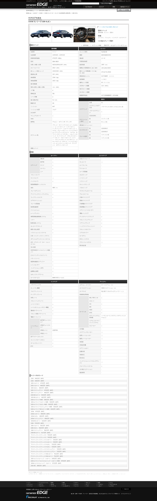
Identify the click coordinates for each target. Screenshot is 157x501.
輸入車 (72, 493)
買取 (114, 7)
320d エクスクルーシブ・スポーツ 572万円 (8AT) (46, 463)
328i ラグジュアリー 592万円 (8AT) (42, 430)
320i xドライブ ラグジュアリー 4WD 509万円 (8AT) (46, 407)
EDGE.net (28, 13)
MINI (63, 482)
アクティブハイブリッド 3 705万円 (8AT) (43, 435)
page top (126, 489)
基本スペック (105, 31)
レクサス (62, 1)
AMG (99, 482)
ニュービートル (97, 473)
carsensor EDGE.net (39, 4)
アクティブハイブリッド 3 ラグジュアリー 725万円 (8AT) (48, 449)
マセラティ (41, 486)
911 (109, 473)
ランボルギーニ (66, 486)
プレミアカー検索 (106, 3)
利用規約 (28, 489)
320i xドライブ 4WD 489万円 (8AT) (42, 399)
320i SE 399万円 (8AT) (38, 465)
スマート (41, 484)
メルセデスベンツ (31, 1)
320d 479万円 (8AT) (37, 411)
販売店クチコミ (125, 7)
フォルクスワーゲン (42, 1)
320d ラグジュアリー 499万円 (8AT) (42, 418)
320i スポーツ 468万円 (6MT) (40, 385)
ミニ (124, 473)
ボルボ (52, 484)
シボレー (100, 486)
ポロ (91, 473)
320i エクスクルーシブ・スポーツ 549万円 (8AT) (46, 458)
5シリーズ (50, 473)
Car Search (88, 7)
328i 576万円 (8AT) (37, 423)
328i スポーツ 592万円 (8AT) (40, 425)
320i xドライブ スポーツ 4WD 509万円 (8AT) (44, 402)
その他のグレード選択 (105, 41)
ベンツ (28, 482)
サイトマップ (106, 1)
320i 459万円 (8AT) (37, 378)
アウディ (55, 1)
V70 (117, 473)
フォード (76, 486)
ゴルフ (88, 473)
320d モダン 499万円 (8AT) (39, 416)
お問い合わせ (113, 1)
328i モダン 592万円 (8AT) (39, 428)
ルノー (87, 484)
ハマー (87, 486)
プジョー (76, 484)
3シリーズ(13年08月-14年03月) (62, 13)
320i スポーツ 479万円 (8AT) (40, 383)
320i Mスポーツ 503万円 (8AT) (40, 395)
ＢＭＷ (41, 13)
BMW (50, 1)
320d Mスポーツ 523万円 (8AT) (41, 421)
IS (36, 473)
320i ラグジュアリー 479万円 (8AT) (42, 390)
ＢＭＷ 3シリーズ (48, 13)
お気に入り (124, 10)
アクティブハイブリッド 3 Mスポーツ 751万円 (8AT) (47, 454)
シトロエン (100, 484)
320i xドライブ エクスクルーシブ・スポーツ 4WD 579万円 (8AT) (50, 461)
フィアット (30, 486)
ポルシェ (88, 482)
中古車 (80, 493)
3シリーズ (44, 473)
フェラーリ (53, 486)
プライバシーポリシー (46, 489)
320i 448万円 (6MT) (37, 381)
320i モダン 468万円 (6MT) (39, 388)
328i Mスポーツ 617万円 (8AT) (40, 432)
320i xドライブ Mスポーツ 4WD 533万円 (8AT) (45, 409)
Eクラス (67, 473)
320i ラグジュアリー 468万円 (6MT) (42, 392)
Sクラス (72, 473)
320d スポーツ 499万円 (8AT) (40, 414)
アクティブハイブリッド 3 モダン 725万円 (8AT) (45, 444)
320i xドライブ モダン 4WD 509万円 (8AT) (44, 404)
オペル (111, 482)
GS (34, 473)
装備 (112, 36)
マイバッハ (30, 484)
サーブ (64, 484)
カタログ (101, 7)
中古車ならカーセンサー (124, 1)
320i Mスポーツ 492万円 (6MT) (41, 397)
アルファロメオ (113, 484)
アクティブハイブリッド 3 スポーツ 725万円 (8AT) (46, 440)
